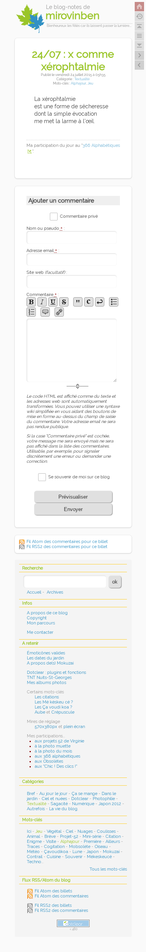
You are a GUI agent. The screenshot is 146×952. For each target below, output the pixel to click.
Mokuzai (111, 851)
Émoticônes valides (46, 653)
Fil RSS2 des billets (53, 905)
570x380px (46, 726)
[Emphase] (42, 302)
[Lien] (59, 312)
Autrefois (36, 808)
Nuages (85, 831)
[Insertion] (53, 302)
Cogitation (54, 846)
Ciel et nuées (54, 798)
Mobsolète (79, 846)
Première (92, 841)
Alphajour (78, 83)
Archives (55, 592)
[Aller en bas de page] (139, 45)
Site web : (46, 272)
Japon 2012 (110, 803)
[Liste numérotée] (31, 312)
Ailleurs (113, 841)
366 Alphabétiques (101, 145)
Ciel (69, 831)
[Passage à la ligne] (99, 302)
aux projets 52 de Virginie (59, 741)
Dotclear (79, 798)
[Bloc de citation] (45, 312)
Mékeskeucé (99, 856)
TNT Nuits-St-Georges (49, 677)
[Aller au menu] (139, 36)
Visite (51, 841)
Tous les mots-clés (108, 869)
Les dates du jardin (45, 658)
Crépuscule (62, 712)
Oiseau (101, 846)
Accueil (34, 592)
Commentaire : (42, 294)
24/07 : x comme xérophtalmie (73, 60)
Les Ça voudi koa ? (53, 707)
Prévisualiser (73, 497)
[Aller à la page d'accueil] (139, 6)
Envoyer (73, 509)
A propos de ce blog (47, 612)
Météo (33, 851)
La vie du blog (63, 808)
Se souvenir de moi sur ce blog (79, 477)
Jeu (90, 83)
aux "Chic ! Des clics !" (56, 766)
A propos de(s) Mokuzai (50, 663)
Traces (33, 846)
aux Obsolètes (49, 761)
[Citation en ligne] (78, 302)
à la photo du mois (53, 751)
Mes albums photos (46, 682)
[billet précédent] (139, 55)
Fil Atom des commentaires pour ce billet (67, 541)
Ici (29, 831)
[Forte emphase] (31, 302)
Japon (92, 851)
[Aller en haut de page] (139, 26)
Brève (50, 836)
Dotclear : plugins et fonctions (56, 672)
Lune (77, 851)
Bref (31, 793)
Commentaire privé (79, 216)
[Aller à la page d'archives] (139, 16)
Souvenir (74, 856)
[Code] (88, 302)
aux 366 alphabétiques (57, 756)
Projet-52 (69, 836)
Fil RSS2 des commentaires (61, 910)
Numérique (83, 803)
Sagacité (59, 803)
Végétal (54, 831)
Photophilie (104, 798)
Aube (40, 712)
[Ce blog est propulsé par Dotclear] (73, 923)
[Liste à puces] (113, 302)
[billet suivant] (139, 65)
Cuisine (54, 856)
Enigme (34, 841)
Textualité (82, 79)
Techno (34, 861)
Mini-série (92, 836)
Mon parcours (41, 623)
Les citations (47, 697)
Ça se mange (84, 793)
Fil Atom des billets (53, 891)
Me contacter (40, 632)
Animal (33, 836)
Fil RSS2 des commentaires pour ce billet (66, 546)
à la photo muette (52, 746)
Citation (113, 836)
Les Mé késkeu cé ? (54, 702)
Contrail (34, 856)
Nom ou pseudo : (45, 228)
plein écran (74, 726)
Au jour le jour (53, 793)
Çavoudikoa (56, 851)
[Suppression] (64, 302)
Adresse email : (42, 250)
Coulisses (106, 831)
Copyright (37, 618)
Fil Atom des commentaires (61, 896)
